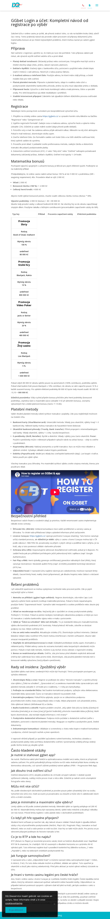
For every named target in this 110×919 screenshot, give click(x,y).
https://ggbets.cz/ (50, 116)
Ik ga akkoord (16, 910)
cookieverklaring (13, 903)
